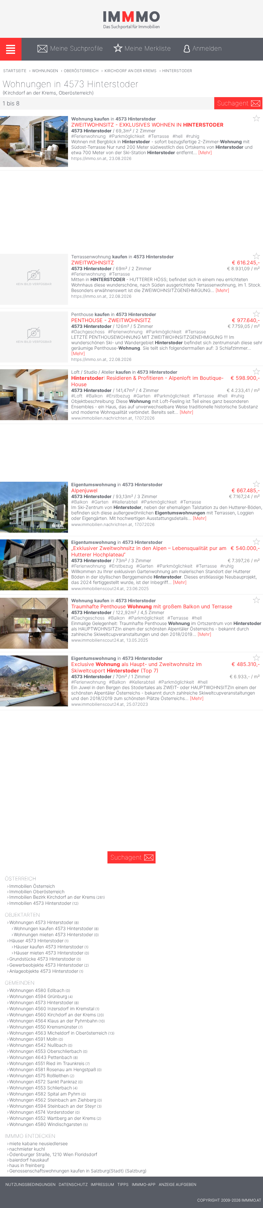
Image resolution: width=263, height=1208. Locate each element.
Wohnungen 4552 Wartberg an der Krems (52, 1118)
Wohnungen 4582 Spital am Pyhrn (44, 1093)
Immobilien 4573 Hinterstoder (40, 903)
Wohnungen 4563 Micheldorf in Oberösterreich (58, 1033)
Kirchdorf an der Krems (131, 70)
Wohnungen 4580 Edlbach (36, 990)
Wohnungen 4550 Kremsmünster (43, 1026)
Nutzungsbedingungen (30, 1184)
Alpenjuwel (84, 490)
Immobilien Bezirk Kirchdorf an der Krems (52, 897)
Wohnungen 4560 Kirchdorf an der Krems (52, 1014)
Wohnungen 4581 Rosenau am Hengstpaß (52, 1069)
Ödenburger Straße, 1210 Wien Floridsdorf (53, 1154)
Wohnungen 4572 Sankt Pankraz (43, 1081)
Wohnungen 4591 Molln (33, 1039)
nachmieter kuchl (27, 1149)
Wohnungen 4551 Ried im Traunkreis (46, 1063)
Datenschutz (73, 1184)
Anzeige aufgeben (177, 1184)
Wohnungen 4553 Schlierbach (40, 1087)
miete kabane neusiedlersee (38, 1143)
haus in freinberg (26, 1165)
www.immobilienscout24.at (97, 588)
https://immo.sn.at (88, 158)
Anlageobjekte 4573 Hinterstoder (43, 971)
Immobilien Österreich (32, 886)
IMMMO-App (144, 1184)
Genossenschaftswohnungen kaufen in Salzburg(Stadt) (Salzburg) (78, 1170)
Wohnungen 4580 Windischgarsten (45, 1124)
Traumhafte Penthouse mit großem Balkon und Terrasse (151, 606)
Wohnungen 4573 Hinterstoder (41, 922)
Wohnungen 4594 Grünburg (38, 996)
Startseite (14, 70)
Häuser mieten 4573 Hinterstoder (48, 952)
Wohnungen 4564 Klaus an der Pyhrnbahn (53, 1020)
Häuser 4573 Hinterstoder (36, 940)
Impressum (102, 1184)
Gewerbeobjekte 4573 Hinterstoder (46, 965)
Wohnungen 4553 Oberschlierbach (45, 1051)
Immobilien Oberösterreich (36, 891)
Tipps (123, 1184)
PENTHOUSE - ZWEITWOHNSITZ (111, 320)
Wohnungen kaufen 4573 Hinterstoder (53, 928)
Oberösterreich (81, 70)
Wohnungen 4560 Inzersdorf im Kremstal (51, 1008)
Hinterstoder (177, 70)
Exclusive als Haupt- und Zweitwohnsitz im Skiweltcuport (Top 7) (136, 667)
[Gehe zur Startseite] (131, 28)
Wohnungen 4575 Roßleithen (39, 1075)
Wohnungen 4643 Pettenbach (40, 1057)
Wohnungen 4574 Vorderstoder (41, 1112)
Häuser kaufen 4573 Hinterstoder (48, 946)
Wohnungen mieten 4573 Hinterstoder (53, 934)
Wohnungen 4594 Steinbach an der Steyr (52, 1106)
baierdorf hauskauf (29, 1159)
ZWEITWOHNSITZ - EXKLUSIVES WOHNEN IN (147, 124)
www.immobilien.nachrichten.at (101, 418)
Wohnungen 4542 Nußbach (38, 1045)
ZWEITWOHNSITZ (92, 262)
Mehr (205, 152)
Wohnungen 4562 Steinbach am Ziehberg (52, 1100)
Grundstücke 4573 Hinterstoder (42, 959)
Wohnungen (45, 70)
